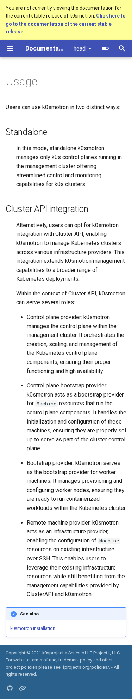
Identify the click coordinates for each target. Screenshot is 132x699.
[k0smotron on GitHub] (9, 687)
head (80, 48)
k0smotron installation (32, 628)
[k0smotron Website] (22, 687)
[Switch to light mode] (105, 48)
